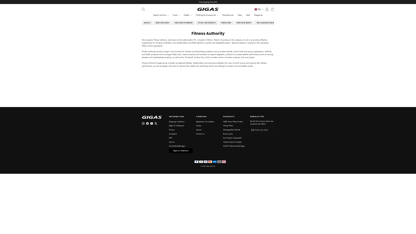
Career (198, 125)
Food (175, 15)
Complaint (173, 134)
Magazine (258, 15)
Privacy (172, 129)
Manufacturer (228, 15)
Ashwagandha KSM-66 (231, 129)
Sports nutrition (160, 15)
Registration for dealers (205, 121)
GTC (170, 138)
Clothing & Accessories (206, 15)
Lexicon (172, 142)
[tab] (147, 23)
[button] (259, 9)
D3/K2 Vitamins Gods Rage (234, 146)
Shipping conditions (176, 121)
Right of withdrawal (176, 125)
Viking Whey (228, 125)
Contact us (200, 134)
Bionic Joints (228, 134)
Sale (248, 15)
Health (187, 15)
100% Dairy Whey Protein (233, 121)
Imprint (198, 129)
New (240, 15)
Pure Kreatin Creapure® (232, 138)
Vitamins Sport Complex (232, 142)
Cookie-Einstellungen (177, 146)
